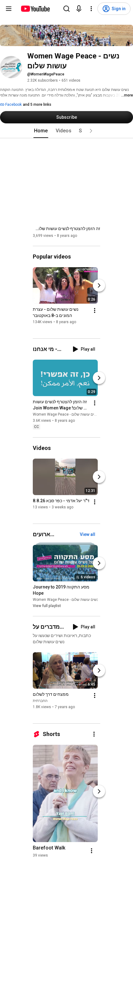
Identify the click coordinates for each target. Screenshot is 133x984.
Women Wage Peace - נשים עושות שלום (65, 415)
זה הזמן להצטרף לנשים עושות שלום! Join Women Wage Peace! (66, 228)
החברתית (40, 701)
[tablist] (66, 130)
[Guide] (8, 8)
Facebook (13, 104)
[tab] (40, 130)
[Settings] (91, 8)
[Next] (99, 285)
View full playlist (47, 606)
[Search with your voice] (79, 8)
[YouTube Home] (35, 8)
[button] (91, 130)
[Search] (66, 8)
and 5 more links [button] (37, 104)
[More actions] (94, 310)
